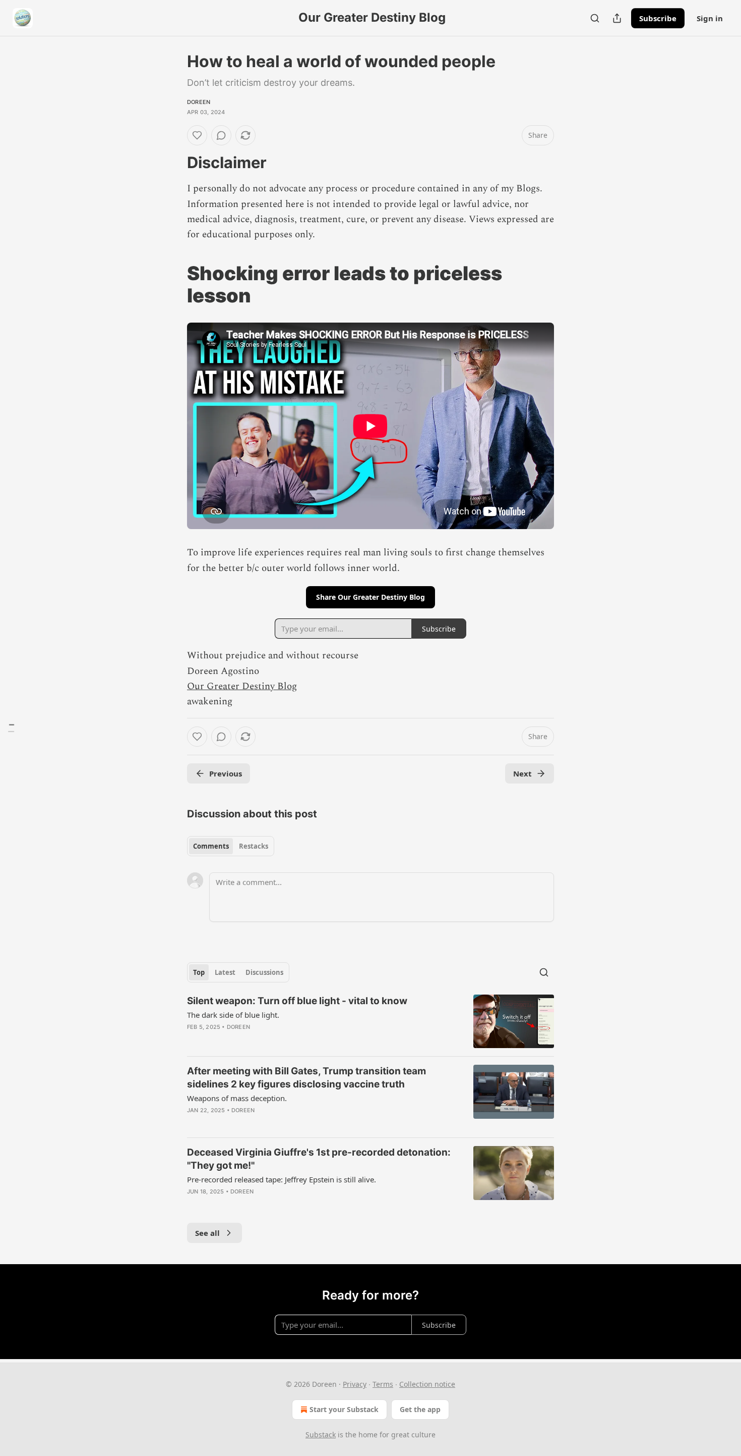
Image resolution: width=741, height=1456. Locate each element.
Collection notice (427, 1384)
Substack (320, 1434)
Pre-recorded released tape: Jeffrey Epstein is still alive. (281, 1179)
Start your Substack (344, 1409)
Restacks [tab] (253, 846)
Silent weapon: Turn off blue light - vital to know (297, 1001)
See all (207, 1233)
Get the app (420, 1409)
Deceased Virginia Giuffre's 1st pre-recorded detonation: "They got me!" (319, 1159)
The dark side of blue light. (233, 1015)
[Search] (595, 18)
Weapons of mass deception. (237, 1098)
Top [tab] (199, 972)
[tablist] (230, 846)
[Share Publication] (617, 18)
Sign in (710, 18)
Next (522, 773)
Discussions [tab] (264, 972)
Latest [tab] (225, 972)
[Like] (197, 135)
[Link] (173, 162)
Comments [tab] (211, 846)
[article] (370, 1022)
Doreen (198, 102)
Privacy (354, 1384)
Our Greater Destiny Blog (242, 686)
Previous (225, 773)
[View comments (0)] (221, 135)
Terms (383, 1384)
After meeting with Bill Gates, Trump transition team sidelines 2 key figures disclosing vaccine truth (306, 1077)
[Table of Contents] (11, 728)
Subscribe (657, 18)
